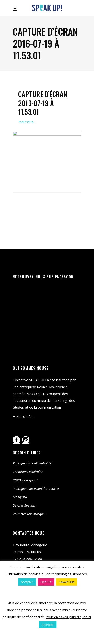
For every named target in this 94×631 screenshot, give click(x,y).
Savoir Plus (66, 582)
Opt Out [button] (46, 582)
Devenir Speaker (24, 505)
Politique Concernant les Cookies (36, 488)
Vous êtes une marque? (29, 514)
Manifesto (20, 497)
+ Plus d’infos (23, 416)
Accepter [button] (27, 582)
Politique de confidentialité (32, 463)
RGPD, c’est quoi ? (25, 480)
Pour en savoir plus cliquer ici (68, 617)
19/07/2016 (25, 122)
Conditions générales (28, 471)
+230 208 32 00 (29, 558)
